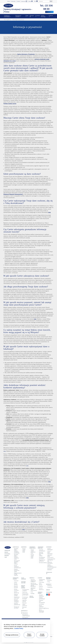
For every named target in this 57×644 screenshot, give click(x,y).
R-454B (32, 593)
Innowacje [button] (37, 15)
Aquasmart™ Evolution (49, 569)
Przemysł (16, 580)
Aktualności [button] (13, 1)
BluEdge (24, 598)
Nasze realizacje (41, 606)
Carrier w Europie (40, 593)
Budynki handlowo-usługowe (16, 600)
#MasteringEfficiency (41, 608)
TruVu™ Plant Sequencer (49, 552)
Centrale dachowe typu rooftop (41, 554)
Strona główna (7, 19)
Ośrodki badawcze (41, 595)
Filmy (6, 557)
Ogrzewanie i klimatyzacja (32, 548)
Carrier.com (7, 550)
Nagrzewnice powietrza (41, 560)
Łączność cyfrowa (24, 601)
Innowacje (32, 577)
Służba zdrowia (16, 584)
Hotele (15, 582)
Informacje (41, 582)
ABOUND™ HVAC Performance (49, 556)
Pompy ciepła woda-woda (24, 550)
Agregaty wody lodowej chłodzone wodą (16, 557)
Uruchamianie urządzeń (24, 590)
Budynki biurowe (16, 587)
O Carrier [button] (51, 15)
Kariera (40, 588)
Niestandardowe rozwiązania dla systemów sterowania (49, 561)
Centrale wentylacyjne (41, 550)
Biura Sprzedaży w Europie (41, 611)
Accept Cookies (42, 634)
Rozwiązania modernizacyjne (24, 615)
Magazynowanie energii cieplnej (16, 574)
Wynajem (32, 16)
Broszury (7, 555)
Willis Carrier (40, 584)
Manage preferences (12, 635)
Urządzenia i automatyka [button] (7, 16)
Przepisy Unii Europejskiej (41, 601)
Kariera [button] (8, 1)
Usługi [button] (26, 15)
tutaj (4, 451)
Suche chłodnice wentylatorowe (16, 566)
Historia (41, 586)
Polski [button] (36, 1)
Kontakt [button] (18, 1)
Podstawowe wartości (41, 580)
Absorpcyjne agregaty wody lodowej (16, 562)
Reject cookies (29, 634)
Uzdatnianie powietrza (40, 548)
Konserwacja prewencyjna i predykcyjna (24, 595)
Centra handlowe (16, 589)
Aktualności (7, 553)
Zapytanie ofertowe (23, 582)
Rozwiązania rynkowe (15, 578)
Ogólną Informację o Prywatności (26, 54)
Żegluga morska (16, 595)
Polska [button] (31, 2)
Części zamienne (24, 605)
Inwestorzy (49, 587)
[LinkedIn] (47, 594)
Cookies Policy (18, 628)
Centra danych (16, 592)
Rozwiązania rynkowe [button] (18, 16)
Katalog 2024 (49, 573)
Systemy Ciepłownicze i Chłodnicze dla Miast (16, 606)
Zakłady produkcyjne (41, 598)
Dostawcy (49, 585)
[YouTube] (49, 594)
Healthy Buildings (43, 16)
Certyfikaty (41, 604)
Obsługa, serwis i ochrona (23, 586)
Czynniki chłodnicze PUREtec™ (33, 580)
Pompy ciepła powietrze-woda (33, 551)
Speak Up (41, 589)
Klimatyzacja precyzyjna (41, 558)
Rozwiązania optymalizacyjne (24, 618)
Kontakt (6, 552)
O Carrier (40, 577)
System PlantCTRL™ (49, 549)
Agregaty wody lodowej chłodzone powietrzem (16, 551)
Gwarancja (24, 592)
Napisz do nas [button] (49, 11)
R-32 (32, 592)
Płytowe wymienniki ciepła (16, 570)
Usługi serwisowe (23, 578)
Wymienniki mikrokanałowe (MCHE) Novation (33, 585)
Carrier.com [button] (24, 1)
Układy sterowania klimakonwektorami (49, 566)
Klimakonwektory (41, 562)
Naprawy (24, 602)
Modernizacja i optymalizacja (24, 612)
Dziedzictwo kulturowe (16, 597)
